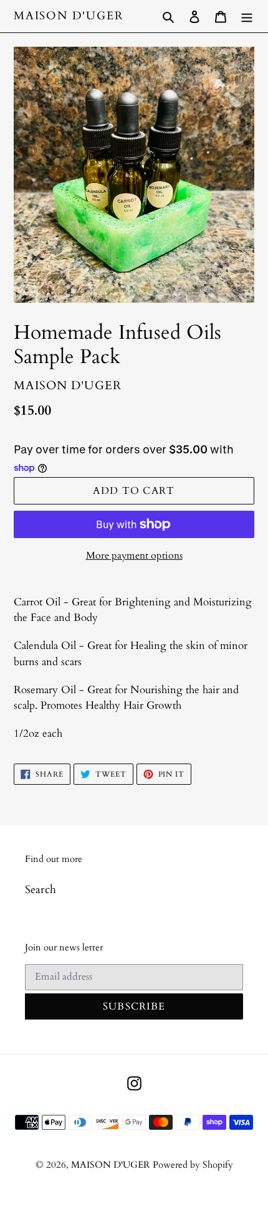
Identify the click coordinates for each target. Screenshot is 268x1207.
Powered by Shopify (193, 1164)
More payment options (134, 555)
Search (40, 889)
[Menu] (247, 16)
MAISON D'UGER (68, 16)
